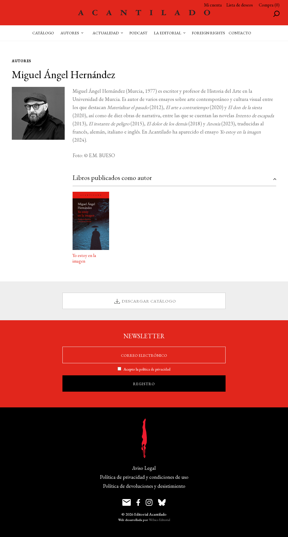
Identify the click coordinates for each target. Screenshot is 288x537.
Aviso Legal (144, 468)
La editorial (167, 32)
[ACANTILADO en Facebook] (138, 502)
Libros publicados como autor (112, 177)
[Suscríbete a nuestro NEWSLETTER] (126, 502)
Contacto (240, 32)
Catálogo (43, 32)
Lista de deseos (239, 5)
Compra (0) (269, 5)
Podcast (138, 32)
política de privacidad (154, 369)
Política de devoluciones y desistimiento (144, 486)
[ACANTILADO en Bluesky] (162, 502)
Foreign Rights (208, 32)
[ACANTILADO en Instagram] (149, 502)
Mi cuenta (213, 5)
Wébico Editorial (159, 520)
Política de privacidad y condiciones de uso (144, 477)
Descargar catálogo (149, 301)
